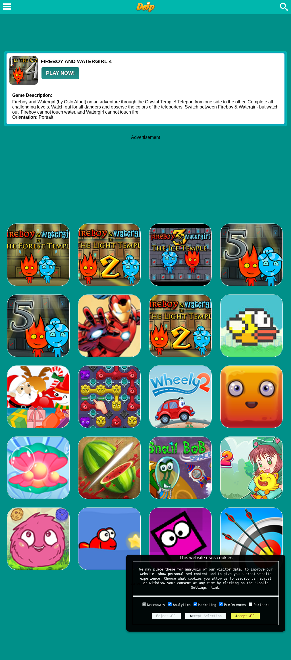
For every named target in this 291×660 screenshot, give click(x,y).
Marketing (207, 605)
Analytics (182, 605)
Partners (261, 605)
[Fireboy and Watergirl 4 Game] (23, 83)
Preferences (235, 605)
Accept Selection (206, 616)
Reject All (166, 616)
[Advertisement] (145, 31)
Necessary (156, 605)
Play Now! (60, 73)
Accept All (245, 616)
